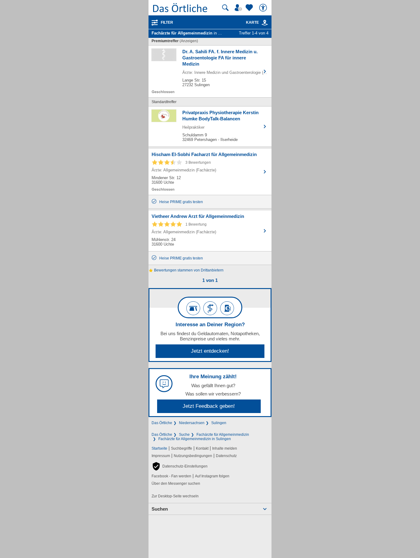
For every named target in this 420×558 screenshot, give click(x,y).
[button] (180, 466)
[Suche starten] (225, 7)
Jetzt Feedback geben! (209, 406)
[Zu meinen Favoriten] (250, 7)
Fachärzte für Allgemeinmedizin (222, 434)
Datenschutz (226, 456)
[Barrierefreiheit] (263, 7)
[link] (264, 22)
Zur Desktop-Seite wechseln (175, 496)
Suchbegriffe (181, 448)
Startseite (159, 448)
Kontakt (202, 448)
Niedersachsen (191, 423)
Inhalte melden (224, 448)
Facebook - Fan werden (171, 476)
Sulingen (218, 423)
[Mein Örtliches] (239, 7)
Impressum (161, 456)
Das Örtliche (162, 423)
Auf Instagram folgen (212, 476)
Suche (184, 434)
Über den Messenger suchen (176, 483)
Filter (167, 22)
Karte (252, 22)
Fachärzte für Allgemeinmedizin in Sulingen (194, 439)
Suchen (160, 509)
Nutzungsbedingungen (193, 456)
